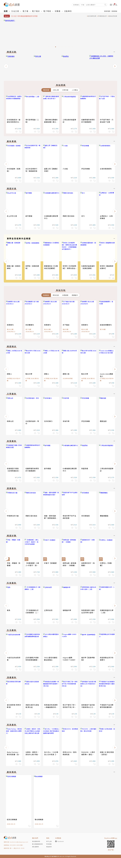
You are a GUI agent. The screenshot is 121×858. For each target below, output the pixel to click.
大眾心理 (56, 90)
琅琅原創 (114, 11)
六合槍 (65, 169)
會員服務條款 (36, 841)
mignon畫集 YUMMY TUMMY (69, 658)
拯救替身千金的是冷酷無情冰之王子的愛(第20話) (88, 707)
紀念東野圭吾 (92, 16)
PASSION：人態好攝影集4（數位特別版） (88, 754)
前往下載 (111, 850)
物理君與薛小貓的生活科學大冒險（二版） (88, 612)
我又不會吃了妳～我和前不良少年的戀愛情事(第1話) (69, 707)
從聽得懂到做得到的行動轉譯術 (88, 120)
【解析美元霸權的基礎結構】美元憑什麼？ (51, 121)
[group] (60, 34)
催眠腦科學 (67, 610)
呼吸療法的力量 (13, 516)
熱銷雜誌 (46, 295)
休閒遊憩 (65, 295)
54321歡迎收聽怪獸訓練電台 (50, 658)
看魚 (8, 610)
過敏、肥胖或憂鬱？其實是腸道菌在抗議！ (51, 518)
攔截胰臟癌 (104, 516)
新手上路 (49, 841)
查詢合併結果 (113, 16)
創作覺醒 (29, 216)
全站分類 (15, 11)
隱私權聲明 (35, 847)
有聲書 (57, 11)
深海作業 (66, 421)
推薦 (6, 11)
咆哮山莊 (10, 421)
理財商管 (46, 90)
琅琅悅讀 (107, 11)
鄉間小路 (66, 374)
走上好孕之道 (12, 216)
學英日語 (56, 295)
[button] (6, 66)
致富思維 (84, 468)
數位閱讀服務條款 (37, 844)
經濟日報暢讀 (12, 819)
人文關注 (75, 90)
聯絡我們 (49, 847)
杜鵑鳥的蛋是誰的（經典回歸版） (88, 267)
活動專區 (68, 11)
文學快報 (65, 90)
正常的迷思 (48, 610)
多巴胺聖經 (85, 516)
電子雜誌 (36, 11)
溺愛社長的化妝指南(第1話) (32, 706)
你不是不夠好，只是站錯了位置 (106, 120)
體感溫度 (103, 421)
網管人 (9, 374)
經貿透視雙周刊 (106, 325)
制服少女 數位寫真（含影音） (107, 753)
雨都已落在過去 (68, 216)
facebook (60, 841)
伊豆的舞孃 (85, 169)
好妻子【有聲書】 (51, 563)
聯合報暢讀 (39, 819)
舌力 (83, 216)
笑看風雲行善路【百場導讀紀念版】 (13, 470)
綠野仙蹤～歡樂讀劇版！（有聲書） (69, 564)
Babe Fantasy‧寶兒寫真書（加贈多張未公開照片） (13, 754)
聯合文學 (29, 374)
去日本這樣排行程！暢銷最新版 (31, 170)
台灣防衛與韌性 (106, 169)
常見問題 (49, 844)
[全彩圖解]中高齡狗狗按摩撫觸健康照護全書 (32, 659)
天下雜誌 (66, 325)
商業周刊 (10, 325)
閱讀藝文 (75, 295)
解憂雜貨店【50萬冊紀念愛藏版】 (51, 267)
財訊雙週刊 (30, 325)
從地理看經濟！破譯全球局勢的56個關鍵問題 (14, 121)
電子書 (25, 11)
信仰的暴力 (48, 421)
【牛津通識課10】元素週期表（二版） (32, 612)
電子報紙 (47, 11)
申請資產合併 (102, 16)
